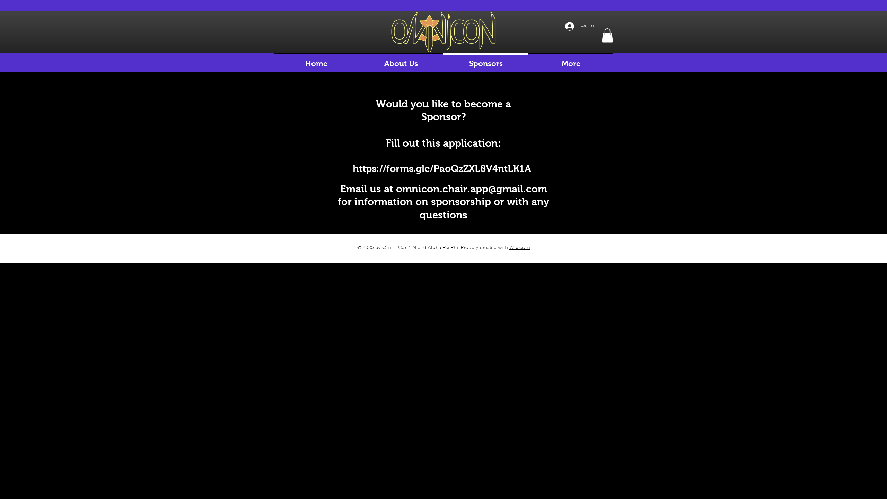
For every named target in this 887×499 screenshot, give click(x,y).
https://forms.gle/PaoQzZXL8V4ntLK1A (442, 168)
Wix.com (519, 248)
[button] (607, 35)
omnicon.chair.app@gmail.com (471, 188)
